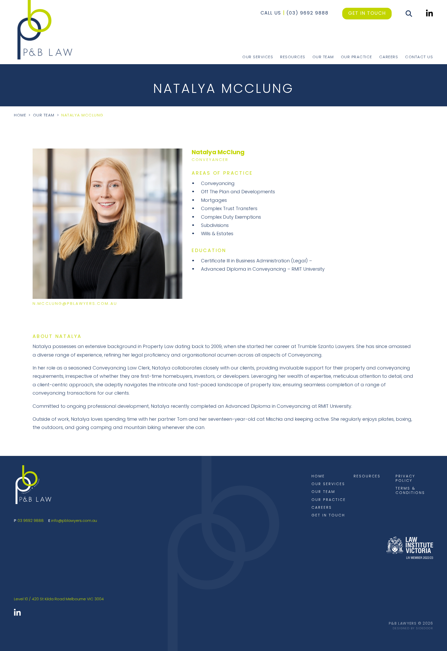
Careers (388, 57)
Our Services (257, 57)
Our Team (323, 57)
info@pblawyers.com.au (74, 521)
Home (20, 115)
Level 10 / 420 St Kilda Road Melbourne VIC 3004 (59, 599)
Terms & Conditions (410, 491)
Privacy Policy (405, 479)
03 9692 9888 (31, 521)
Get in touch (367, 13)
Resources (293, 57)
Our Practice (356, 57)
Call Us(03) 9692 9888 (294, 13)
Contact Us (419, 57)
